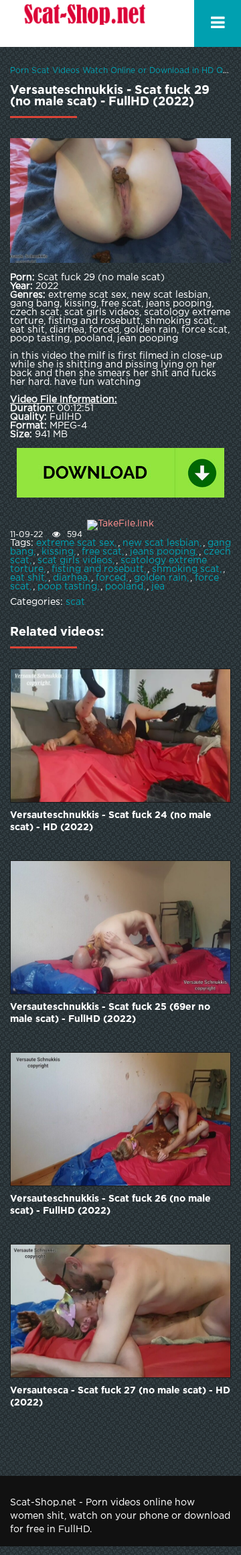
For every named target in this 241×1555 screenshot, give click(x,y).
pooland (124, 587)
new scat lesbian (161, 543)
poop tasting (67, 587)
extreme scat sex (75, 543)
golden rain (160, 578)
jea (158, 587)
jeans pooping (162, 552)
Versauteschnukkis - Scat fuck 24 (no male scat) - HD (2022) (111, 821)
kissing (58, 552)
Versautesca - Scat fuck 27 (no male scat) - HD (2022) (120, 1397)
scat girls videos (74, 561)
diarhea (70, 578)
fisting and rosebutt (98, 569)
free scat (102, 552)
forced (111, 578)
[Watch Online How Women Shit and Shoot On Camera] (83, 23)
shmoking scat (186, 569)
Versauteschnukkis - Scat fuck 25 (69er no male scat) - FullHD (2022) (110, 1013)
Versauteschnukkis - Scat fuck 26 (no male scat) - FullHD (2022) (110, 1205)
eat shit (27, 578)
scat (75, 602)
